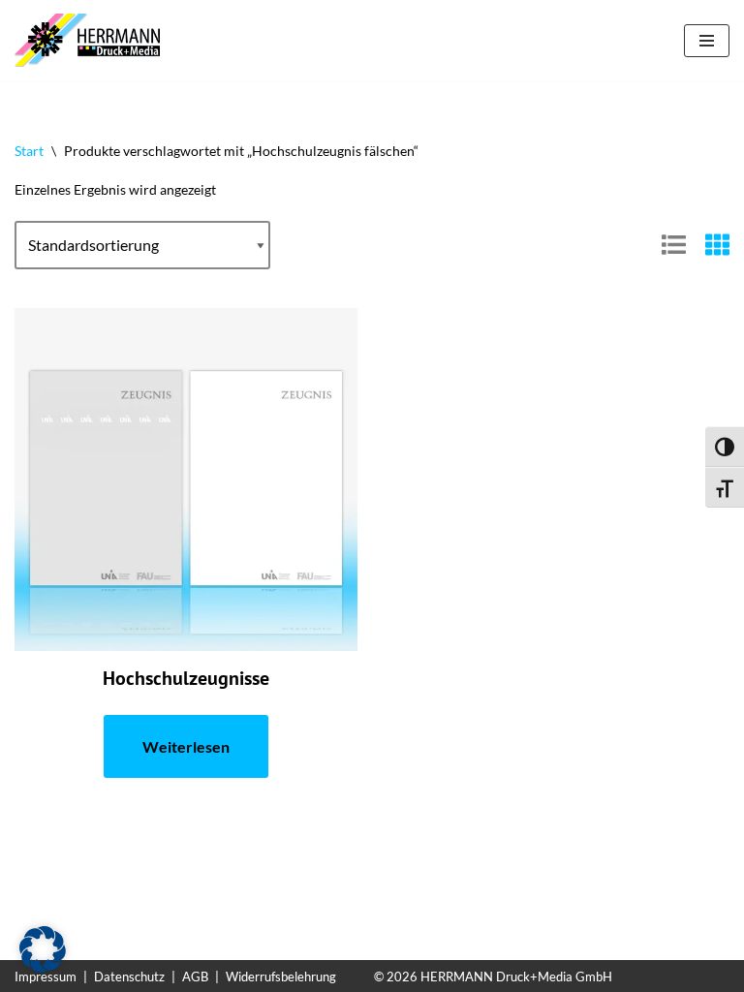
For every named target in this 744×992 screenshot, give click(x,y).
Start (29, 150)
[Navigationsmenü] (706, 40)
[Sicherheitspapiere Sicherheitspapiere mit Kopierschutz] (92, 40)
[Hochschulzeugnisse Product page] (186, 479)
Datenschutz (129, 976)
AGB (195, 976)
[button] (42, 949)
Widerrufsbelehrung (281, 976)
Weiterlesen (186, 746)
